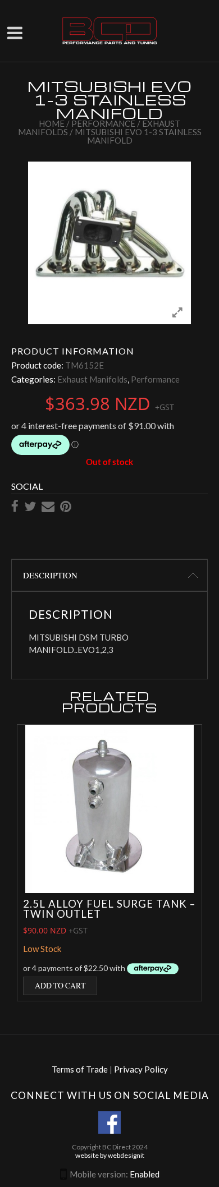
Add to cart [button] (60, 985)
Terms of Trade (80, 1069)
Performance (103, 123)
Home (52, 123)
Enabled (144, 1174)
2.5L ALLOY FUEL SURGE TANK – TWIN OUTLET (109, 909)
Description (50, 575)
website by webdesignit (109, 1155)
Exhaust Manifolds (92, 379)
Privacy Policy (141, 1069)
